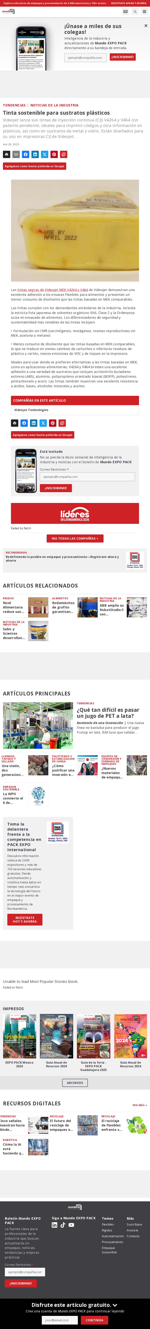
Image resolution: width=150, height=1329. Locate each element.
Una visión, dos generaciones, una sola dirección (13, 770)
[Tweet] (44, 154)
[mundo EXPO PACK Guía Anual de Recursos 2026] (56, 1036)
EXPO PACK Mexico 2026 (19, 1064)
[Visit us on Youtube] (71, 1225)
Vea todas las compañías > (75, 538)
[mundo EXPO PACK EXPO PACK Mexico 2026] (19, 1036)
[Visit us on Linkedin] (54, 1225)
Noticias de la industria (54, 105)
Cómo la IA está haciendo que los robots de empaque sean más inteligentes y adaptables (14, 1149)
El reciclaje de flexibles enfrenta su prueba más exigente (111, 1125)
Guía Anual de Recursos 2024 (130, 1064)
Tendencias (14, 105)
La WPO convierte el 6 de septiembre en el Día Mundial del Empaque (13, 798)
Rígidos (8, 598)
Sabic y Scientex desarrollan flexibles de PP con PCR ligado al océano (12, 633)
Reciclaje (57, 1116)
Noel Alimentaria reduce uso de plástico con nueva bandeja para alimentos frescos (14, 607)
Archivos (75, 1083)
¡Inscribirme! (123, 57)
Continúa (94, 1320)
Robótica (10, 1140)
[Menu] (144, 11)
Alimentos (60, 598)
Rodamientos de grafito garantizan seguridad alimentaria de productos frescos (63, 607)
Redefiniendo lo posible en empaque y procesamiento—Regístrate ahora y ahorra (62, 558)
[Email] (16, 154)
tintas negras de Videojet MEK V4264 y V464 (52, 290)
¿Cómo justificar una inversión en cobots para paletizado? (63, 770)
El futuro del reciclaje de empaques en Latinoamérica (62, 1125)
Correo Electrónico (54, 469)
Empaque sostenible (11, 788)
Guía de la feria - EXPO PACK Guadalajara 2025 (93, 1066)
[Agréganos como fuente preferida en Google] (63, 154)
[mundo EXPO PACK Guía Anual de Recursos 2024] (130, 1036)
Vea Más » (140, 1105)
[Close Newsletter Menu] (146, 25)
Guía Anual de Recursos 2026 (56, 1064)
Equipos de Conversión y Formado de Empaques (111, 760)
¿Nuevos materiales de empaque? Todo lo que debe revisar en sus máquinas (113, 773)
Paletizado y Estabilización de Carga (63, 758)
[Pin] (54, 154)
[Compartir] (25, 154)
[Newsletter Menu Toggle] (125, 11)
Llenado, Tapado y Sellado (9, 758)
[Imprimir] (6, 154)
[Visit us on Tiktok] (63, 1225)
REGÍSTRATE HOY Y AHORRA (25, 919)
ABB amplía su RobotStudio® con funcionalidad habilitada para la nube (112, 610)
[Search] (135, 11)
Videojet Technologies (31, 410)
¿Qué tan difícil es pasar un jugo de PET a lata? (108, 713)
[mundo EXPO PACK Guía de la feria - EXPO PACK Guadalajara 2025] (93, 1036)
